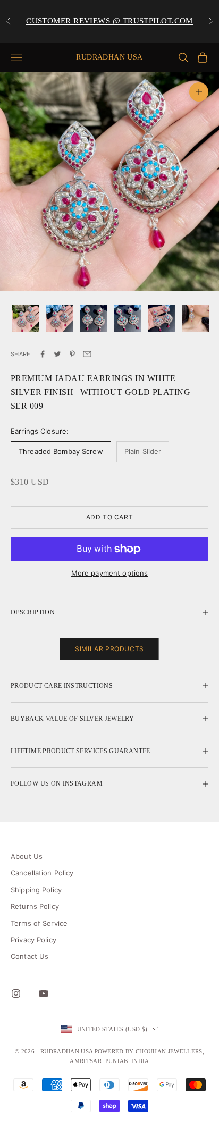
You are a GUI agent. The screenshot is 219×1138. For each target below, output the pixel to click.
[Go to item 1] (25, 318)
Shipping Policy (36, 890)
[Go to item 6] (195, 318)
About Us (27, 856)
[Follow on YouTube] (43, 993)
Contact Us (29, 956)
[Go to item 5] (161, 318)
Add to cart (109, 517)
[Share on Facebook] (42, 354)
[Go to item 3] (93, 318)
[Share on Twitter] (57, 354)
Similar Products (109, 649)
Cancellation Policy (42, 873)
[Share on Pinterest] (72, 354)
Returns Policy (35, 906)
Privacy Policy (33, 939)
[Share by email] (87, 354)
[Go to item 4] (127, 318)
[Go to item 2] (59, 318)
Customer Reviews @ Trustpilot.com (109, 20)
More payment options (109, 573)
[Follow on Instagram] (16, 993)
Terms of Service (39, 923)
